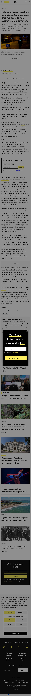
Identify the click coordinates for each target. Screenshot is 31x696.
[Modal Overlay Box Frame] (15, 348)
